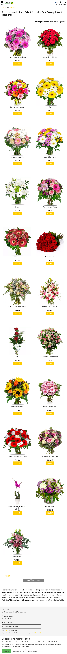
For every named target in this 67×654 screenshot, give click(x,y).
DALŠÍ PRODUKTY (33, 580)
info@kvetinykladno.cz (10, 626)
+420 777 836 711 (9, 622)
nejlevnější (54, 22)
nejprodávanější (43, 22)
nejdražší (62, 22)
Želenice (12, 7)
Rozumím (7, 651)
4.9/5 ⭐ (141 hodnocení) (10, 630)
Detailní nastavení (18, 651)
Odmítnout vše (32, 651)
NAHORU (7, 576)
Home (4, 7)
